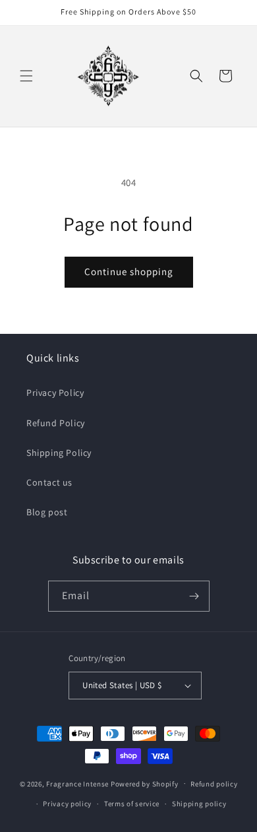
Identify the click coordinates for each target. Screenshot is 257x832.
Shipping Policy (59, 453)
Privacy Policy (55, 393)
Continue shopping (128, 271)
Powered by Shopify (145, 783)
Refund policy (213, 783)
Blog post (46, 512)
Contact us (49, 482)
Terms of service (131, 803)
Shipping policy (199, 803)
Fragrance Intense (78, 783)
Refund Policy (55, 423)
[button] (26, 75)
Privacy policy (67, 803)
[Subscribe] (194, 596)
